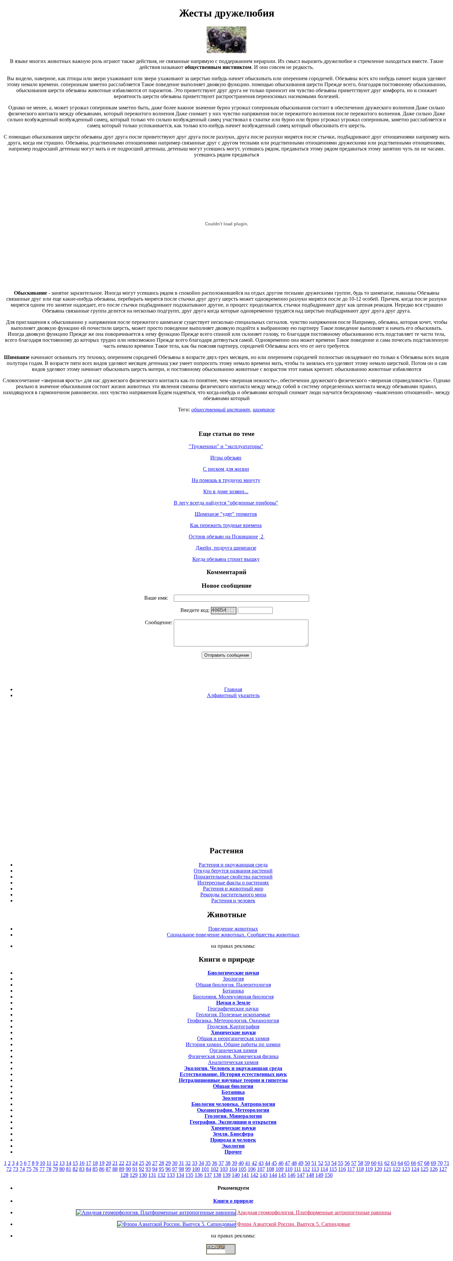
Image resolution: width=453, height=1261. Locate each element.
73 (15, 1169)
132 (161, 1175)
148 (310, 1175)
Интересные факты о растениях (233, 882)
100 (196, 1169)
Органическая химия (233, 1050)
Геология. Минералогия (233, 1116)
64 (400, 1163)
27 (155, 1163)
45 (274, 1163)
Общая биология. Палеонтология (233, 985)
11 (48, 1163)
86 (101, 1169)
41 (247, 1163)
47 (287, 1163)
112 (306, 1169)
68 (426, 1163)
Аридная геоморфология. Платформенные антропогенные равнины (314, 1212)
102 (215, 1169)
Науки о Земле (233, 1002)
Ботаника (233, 990)
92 (141, 1169)
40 (241, 1163)
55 (340, 1163)
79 (55, 1169)
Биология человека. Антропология (233, 1104)
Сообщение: (159, 622)
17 (88, 1163)
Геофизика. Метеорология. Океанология (233, 1020)
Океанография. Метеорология (233, 1110)
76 (35, 1169)
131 (152, 1175)
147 (301, 1175)
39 (234, 1163)
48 (294, 1163)
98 (181, 1169)
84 (88, 1169)
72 (9, 1169)
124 (415, 1169)
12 (55, 1163)
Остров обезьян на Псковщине (223, 536)
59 (367, 1163)
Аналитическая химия (233, 1062)
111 (297, 1169)
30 (174, 1163)
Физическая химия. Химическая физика (233, 1056)
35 (208, 1163)
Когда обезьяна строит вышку (226, 559)
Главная (233, 689)
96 (168, 1169)
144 (273, 1175)
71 (446, 1163)
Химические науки (233, 1032)
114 (324, 1169)
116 (342, 1169)
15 (75, 1163)
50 (307, 1163)
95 (161, 1169)
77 (42, 1169)
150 (329, 1175)
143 (264, 1175)
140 (236, 1175)
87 (108, 1169)
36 (214, 1163)
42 (254, 1163)
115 (333, 1169)
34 (201, 1163)
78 (48, 1169)
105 (242, 1169)
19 (101, 1163)
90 (128, 1169)
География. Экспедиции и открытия (233, 1122)
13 (62, 1163)
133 (171, 1175)
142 (254, 1175)
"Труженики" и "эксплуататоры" (226, 446)
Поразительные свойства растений (233, 876)
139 (226, 1175)
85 (95, 1169)
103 (224, 1169)
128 (124, 1175)
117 (351, 1169)
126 (434, 1169)
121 (387, 1169)
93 (148, 1169)
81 (68, 1169)
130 (143, 1175)
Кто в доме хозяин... (225, 491)
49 (300, 1163)
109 (280, 1169)
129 (134, 1175)
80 (62, 1169)
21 (115, 1163)
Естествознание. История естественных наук (233, 1074)
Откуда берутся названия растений (233, 870)
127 (443, 1169)
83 (82, 1169)
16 (82, 1163)
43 (261, 1163)
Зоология (233, 979)
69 (433, 1163)
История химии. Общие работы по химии (233, 1044)
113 (315, 1169)
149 (319, 1175)
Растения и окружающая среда (233, 865)
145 (282, 1175)
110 (288, 1169)
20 (108, 1163)
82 (75, 1169)
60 (373, 1163)
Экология (233, 1146)
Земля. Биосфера (233, 1134)
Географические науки (233, 1008)
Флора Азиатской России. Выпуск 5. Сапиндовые (293, 1224)
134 (180, 1175)
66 (413, 1163)
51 (314, 1163)
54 (334, 1163)
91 (135, 1169)
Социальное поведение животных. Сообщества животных (233, 934)
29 (168, 1163)
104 (233, 1169)
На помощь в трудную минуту (226, 480)
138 (217, 1175)
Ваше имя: (158, 598)
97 (174, 1169)
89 (121, 1169)
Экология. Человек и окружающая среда (233, 1068)
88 (115, 1169)
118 (360, 1169)
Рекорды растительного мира (233, 894)
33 (194, 1163)
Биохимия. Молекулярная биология (233, 996)
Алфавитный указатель (233, 695)
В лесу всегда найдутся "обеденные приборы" (226, 503)
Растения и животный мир (233, 888)
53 (327, 1163)
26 (148, 1163)
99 (188, 1169)
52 (320, 1163)
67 (420, 1163)
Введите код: (195, 610)
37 (221, 1163)
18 (95, 1163)
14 (68, 1163)
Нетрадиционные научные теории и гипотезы (233, 1080)
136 (199, 1175)
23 (128, 1163)
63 (393, 1163)
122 (397, 1169)
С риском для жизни (226, 469)
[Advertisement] (226, 771)
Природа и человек (233, 1140)
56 (347, 1163)
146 (291, 1175)
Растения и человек (233, 900)
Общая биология (233, 1086)
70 (440, 1163)
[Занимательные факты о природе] (163, 27)
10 (42, 1163)
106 (252, 1169)
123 (406, 1169)
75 (29, 1169)
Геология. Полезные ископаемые (233, 1014)
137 (208, 1175)
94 (155, 1169)
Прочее (233, 1152)
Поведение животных (233, 928)
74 (22, 1169)
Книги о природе (233, 1201)
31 (181, 1163)
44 (267, 1163)
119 (369, 1169)
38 (227, 1163)
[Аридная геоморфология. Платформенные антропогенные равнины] (156, 1212)
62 (387, 1163)
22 (121, 1163)
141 (245, 1175)
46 (281, 1163)
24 (135, 1163)
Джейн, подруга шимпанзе (226, 548)
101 (205, 1169)
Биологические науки (233, 973)
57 (353, 1163)
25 (141, 1163)
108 (270, 1169)
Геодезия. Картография (233, 1026)
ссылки (226, 1257)
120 (378, 1169)
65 (407, 1163)
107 (261, 1169)
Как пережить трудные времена (226, 525)
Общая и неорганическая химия (233, 1038)
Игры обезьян (225, 457)
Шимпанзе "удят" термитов (226, 514)
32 (188, 1163)
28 (161, 1163)
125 (424, 1169)
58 (360, 1163)
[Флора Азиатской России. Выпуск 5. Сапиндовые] (176, 1224)
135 (189, 1175)
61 (380, 1163)
